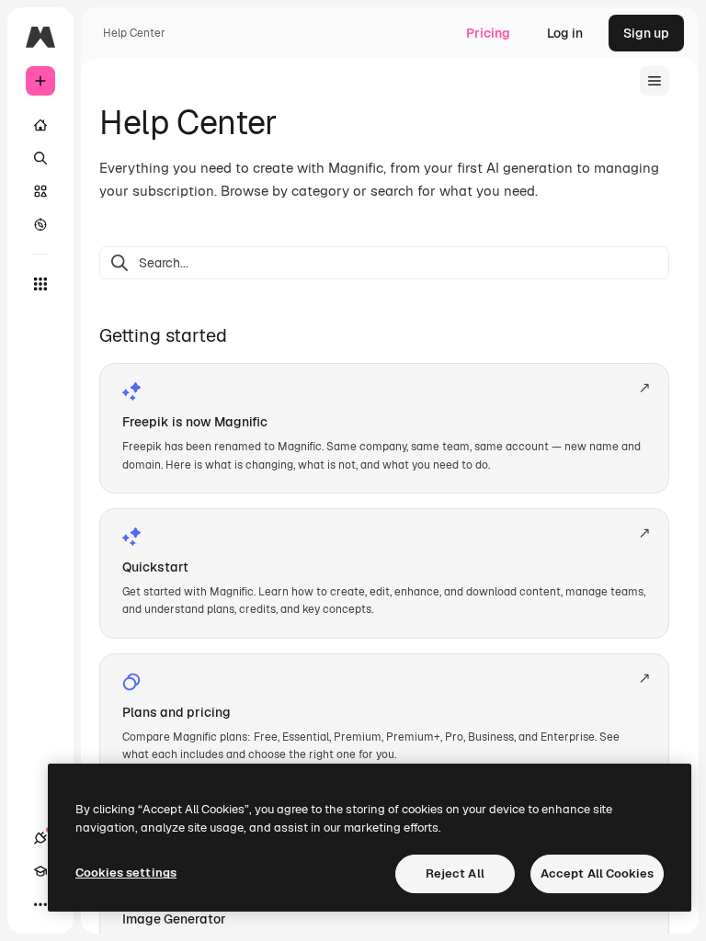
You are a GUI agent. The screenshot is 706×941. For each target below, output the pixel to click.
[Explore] (40, 224)
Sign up (646, 33)
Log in (565, 33)
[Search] (40, 158)
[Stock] (40, 191)
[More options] (40, 904)
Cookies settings (125, 872)
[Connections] (40, 838)
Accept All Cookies (597, 873)
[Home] (40, 125)
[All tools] (40, 284)
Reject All (455, 873)
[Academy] (40, 871)
